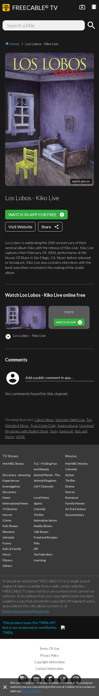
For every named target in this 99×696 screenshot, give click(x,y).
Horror (7, 515)
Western (9, 532)
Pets (37, 543)
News (6, 497)
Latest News (44, 419)
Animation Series (45, 520)
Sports (38, 503)
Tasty (54, 431)
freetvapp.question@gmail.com (26, 611)
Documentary (74, 515)
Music (7, 554)
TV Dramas (10, 509)
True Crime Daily (43, 425)
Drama (69, 486)
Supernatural (68, 425)
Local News (41, 497)
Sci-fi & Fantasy (75, 509)
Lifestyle (8, 537)
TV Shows (10, 456)
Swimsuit (66, 431)
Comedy (39, 509)
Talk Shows (41, 532)
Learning (40, 560)
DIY (36, 549)
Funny (7, 543)
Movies (71, 456)
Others (7, 566)
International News (15, 503)
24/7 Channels (44, 486)
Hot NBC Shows (13, 463)
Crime (7, 520)
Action (69, 475)
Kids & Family (12, 549)
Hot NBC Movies (76, 463)
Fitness (8, 560)
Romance (71, 497)
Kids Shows (10, 526)
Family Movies (75, 503)
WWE (20, 436)
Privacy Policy (31, 691)
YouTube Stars (43, 554)
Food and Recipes (46, 537)
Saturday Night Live (70, 419)
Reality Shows (43, 526)
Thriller (39, 515)
